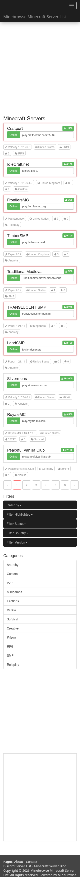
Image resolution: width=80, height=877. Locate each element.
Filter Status (15, 523)
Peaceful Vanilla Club (26, 450)
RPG (10, 646)
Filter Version (16, 542)
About (18, 861)
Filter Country (16, 533)
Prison (11, 637)
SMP (10, 655)
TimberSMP (17, 235)
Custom (12, 573)
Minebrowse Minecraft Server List (34, 16)
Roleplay (13, 664)
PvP (9, 583)
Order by (13, 505)
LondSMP (16, 342)
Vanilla (11, 610)
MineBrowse (67, 875)
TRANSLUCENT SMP (26, 307)
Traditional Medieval (24, 271)
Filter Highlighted (18, 514)
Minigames (14, 592)
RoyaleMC (16, 414)
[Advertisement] (40, 66)
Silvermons (17, 378)
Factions (13, 601)
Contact (31, 861)
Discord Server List (17, 866)
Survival (12, 619)
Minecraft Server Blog (50, 866)
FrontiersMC (18, 200)
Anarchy (12, 564)
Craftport (15, 128)
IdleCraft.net (18, 164)
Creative (13, 628)
